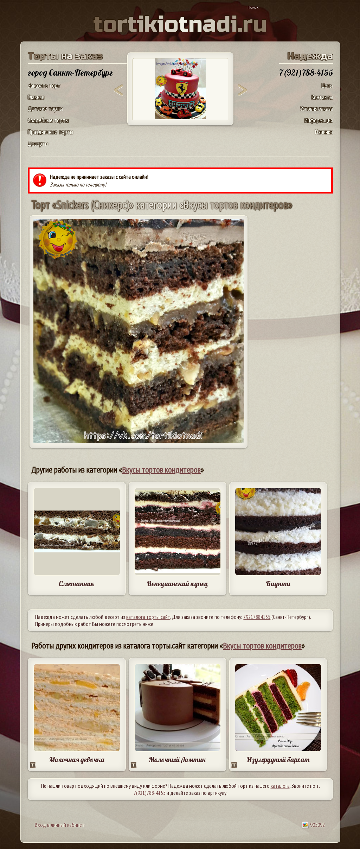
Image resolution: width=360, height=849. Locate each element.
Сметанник (77, 583)
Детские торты (45, 108)
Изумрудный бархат (277, 759)
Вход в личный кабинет (59, 824)
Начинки (324, 132)
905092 (317, 824)
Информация (318, 120)
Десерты (38, 143)
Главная (36, 97)
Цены (327, 85)
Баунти (278, 583)
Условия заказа (316, 108)
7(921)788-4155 (150, 792)
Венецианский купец (177, 583)
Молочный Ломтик (177, 759)
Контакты (322, 97)
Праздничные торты (50, 132)
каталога (280, 785)
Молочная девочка (76, 759)
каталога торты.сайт (148, 616)
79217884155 (256, 616)
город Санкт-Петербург (70, 72)
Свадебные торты (48, 120)
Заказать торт (44, 85)
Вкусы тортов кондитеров (161, 469)
